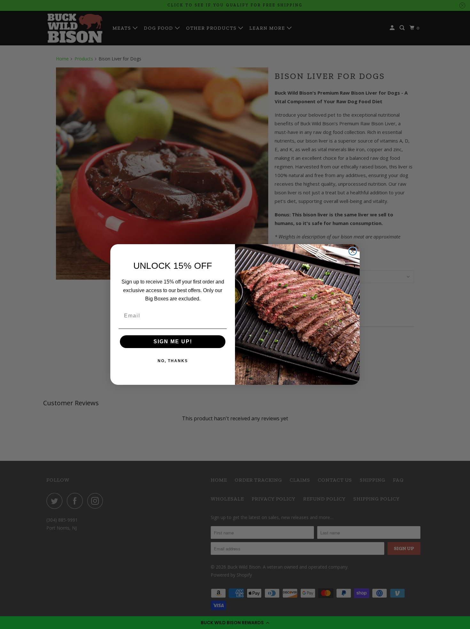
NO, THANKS (173, 361)
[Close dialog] (352, 251)
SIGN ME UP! (172, 341)
